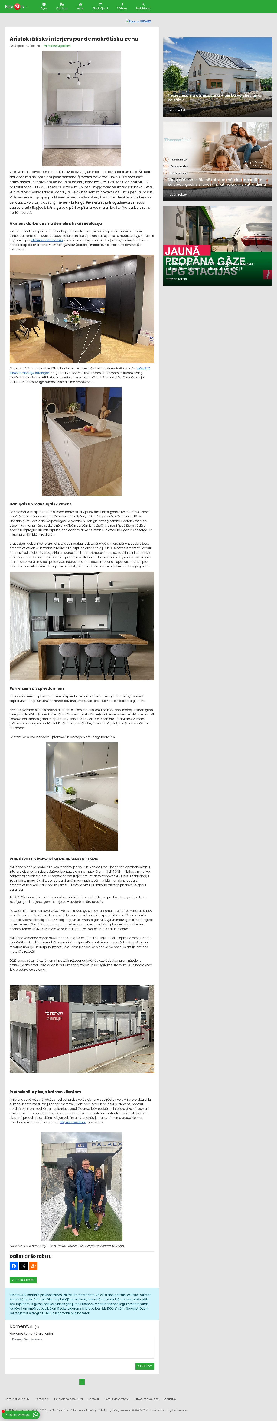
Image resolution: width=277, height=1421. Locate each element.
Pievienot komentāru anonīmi (31, 1333)
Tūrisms (122, 8)
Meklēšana (143, 8)
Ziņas (44, 8)
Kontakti (93, 1399)
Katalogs (62, 8)
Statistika (170, 1399)
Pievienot (145, 1366)
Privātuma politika (147, 1399)
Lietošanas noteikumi (68, 1399)
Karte (80, 8)
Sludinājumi (100, 8)
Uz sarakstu (24, 1280)
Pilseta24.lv (41, 1399)
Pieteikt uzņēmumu (116, 1399)
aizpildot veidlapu (73, 1122)
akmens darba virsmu (47, 240)
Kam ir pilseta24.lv (17, 1399)
